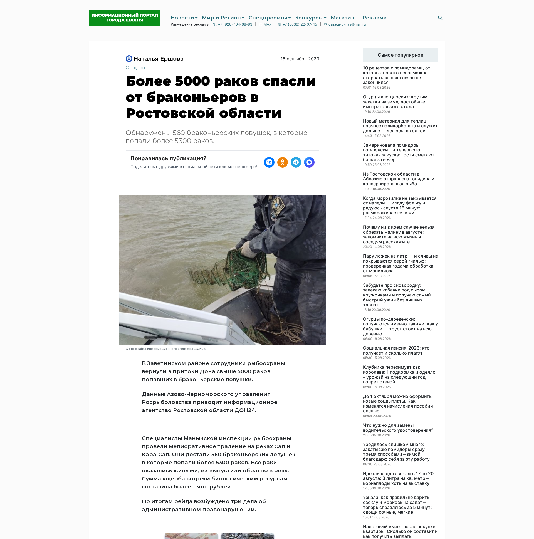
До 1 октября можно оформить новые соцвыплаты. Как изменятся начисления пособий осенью (398, 403)
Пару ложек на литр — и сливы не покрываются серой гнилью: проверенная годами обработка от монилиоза (400, 263)
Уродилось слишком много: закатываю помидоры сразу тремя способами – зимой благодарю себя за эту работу (396, 451)
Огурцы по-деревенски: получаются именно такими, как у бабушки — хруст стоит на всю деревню (400, 326)
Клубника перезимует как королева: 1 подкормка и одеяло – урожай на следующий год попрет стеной (399, 374)
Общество (137, 67)
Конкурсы (309, 18)
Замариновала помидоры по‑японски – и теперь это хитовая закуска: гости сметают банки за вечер (398, 152)
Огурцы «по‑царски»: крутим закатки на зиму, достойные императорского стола (395, 101)
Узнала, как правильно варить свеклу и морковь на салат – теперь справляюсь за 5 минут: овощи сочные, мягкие (397, 505)
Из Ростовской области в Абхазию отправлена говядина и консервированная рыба (398, 179)
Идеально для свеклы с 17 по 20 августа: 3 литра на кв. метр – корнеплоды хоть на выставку (398, 478)
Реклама (374, 18)
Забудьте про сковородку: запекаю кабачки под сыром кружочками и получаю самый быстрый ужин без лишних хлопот (397, 295)
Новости (182, 18)
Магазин (343, 18)
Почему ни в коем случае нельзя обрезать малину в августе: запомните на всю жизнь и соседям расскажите (399, 234)
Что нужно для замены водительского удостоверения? (398, 428)
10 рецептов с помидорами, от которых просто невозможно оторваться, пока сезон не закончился (396, 75)
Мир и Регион (221, 18)
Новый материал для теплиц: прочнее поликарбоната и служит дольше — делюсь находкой (400, 126)
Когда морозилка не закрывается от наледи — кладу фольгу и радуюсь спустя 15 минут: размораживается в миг (400, 205)
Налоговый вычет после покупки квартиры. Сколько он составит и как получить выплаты (400, 531)
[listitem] (269, 162)
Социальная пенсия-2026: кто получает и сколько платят (396, 350)
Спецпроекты (268, 18)
